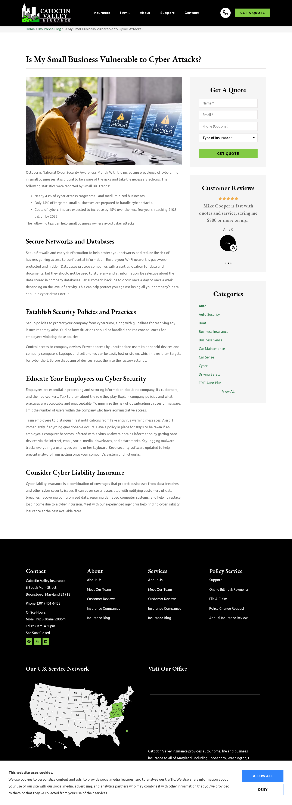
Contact (191, 12)
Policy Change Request (226, 608)
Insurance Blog (49, 29)
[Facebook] (29, 641)
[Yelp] (37, 641)
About (145, 12)
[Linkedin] (46, 641)
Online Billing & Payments (229, 589)
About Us (94, 580)
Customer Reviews (101, 599)
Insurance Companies (103, 608)
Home (30, 29)
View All (228, 391)
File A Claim (218, 599)
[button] (225, 263)
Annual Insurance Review (228, 618)
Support (167, 12)
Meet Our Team (99, 589)
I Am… (125, 12)
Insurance (101, 12)
